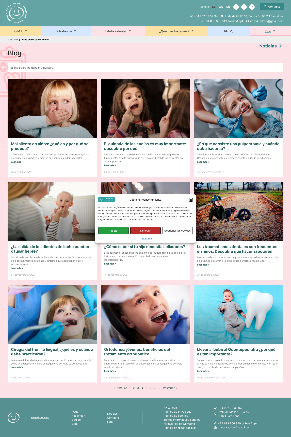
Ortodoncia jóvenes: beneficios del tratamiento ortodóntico (137, 352)
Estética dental (115, 31)
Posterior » (170, 388)
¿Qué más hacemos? (174, 31)
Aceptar (114, 230)
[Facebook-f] (236, 7)
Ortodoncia (63, 31)
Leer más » (17, 161)
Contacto (113, 417)
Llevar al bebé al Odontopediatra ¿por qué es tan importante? (236, 352)
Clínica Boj (14, 39)
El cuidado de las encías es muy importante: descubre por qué (145, 146)
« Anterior (120, 388)
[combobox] (145, 67)
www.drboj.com (40, 417)
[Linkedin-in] (252, 7)
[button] (191, 199)
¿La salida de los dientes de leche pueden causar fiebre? (50, 249)
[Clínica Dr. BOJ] (18, 417)
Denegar (145, 230)
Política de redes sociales (180, 427)
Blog (268, 31)
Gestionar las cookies (177, 230)
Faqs (110, 421)
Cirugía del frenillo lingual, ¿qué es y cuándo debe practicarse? (52, 352)
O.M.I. (18, 31)
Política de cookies (176, 415)
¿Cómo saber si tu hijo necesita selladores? (144, 246)
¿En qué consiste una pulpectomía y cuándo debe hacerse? (238, 146)
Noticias (112, 413)
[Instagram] (244, 7)
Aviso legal (147, 238)
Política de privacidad (177, 411)
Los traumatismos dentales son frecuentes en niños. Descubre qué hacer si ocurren (237, 249)
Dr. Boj (228, 31)
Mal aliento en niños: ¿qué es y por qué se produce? (50, 146)
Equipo (76, 419)
